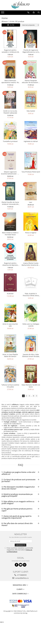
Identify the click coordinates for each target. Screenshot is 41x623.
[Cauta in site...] (38, 12)
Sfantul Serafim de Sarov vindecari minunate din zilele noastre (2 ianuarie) (10, 203)
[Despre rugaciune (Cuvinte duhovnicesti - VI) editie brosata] (10, 161)
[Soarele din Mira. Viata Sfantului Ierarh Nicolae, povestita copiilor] (31, 343)
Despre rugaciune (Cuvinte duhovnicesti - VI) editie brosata (10, 173)
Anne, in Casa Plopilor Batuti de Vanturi (10, 355)
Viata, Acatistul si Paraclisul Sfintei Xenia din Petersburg (31, 294)
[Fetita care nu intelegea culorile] (31, 313)
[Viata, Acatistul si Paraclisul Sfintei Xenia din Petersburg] (31, 282)
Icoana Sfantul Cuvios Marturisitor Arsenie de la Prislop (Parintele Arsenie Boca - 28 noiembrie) (31, 264)
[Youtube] (20, 565)
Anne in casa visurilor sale (10, 325)
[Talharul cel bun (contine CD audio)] (10, 374)
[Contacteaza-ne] (28, 12)
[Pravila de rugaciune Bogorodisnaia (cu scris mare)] (31, 39)
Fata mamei (31, 111)
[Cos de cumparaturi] (33, 12)
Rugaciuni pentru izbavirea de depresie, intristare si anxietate (10, 264)
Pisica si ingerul (30, 233)
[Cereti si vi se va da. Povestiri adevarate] (10, 100)
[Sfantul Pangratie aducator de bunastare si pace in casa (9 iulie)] (31, 69)
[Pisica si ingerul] (31, 221)
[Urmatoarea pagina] (36, 396)
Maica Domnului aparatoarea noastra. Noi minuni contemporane (10, 81)
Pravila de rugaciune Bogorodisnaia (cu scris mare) (31, 51)
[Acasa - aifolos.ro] (20, 5)
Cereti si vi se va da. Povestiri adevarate (10, 112)
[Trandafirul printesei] (10, 130)
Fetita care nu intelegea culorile (30, 325)
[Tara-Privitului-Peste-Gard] (31, 161)
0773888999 (22, 575)
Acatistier (10, 294)
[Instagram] (24, 565)
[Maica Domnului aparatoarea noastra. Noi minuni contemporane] (10, 69)
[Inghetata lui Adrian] (31, 130)
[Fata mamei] (31, 100)
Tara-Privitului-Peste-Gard (31, 172)
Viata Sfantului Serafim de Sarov (31, 386)
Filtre (11, 25)
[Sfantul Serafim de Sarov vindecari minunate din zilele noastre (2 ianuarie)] (10, 191)
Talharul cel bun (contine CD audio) (10, 386)
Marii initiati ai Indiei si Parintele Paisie (10, 234)
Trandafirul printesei (10, 141)
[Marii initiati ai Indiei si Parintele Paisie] (10, 221)
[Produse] (3, 13)
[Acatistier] (10, 282)
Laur (31, 202)
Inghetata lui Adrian (31, 141)
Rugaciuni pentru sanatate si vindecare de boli (10, 51)
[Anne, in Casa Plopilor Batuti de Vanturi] (10, 343)
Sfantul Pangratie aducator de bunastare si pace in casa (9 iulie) (31, 81)
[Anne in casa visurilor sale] (10, 313)
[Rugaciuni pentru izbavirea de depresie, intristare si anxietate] (10, 252)
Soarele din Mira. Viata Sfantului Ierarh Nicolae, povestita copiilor (30, 355)
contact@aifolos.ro (22, 578)
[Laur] (31, 191)
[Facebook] (16, 565)
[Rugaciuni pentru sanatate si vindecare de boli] (10, 39)
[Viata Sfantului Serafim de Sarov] (31, 374)
